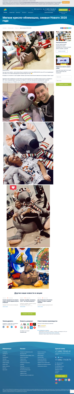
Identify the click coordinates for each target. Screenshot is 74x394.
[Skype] (69, 28)
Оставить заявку (61, 376)
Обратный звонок (60, 363)
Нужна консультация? (49, 12)
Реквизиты (57, 371)
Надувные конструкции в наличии (44, 364)
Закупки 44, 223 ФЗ (58, 369)
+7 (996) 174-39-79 (63, 359)
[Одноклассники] (64, 28)
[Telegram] (70, 28)
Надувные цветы (23, 371)
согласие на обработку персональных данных (30, 2)
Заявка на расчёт (63, 9)
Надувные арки (23, 359)
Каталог (24, 12)
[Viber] (66, 28)
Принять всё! (66, 2)
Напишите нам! (23, 332)
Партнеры (4, 359)
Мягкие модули (40, 355)
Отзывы (4, 355)
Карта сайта (5, 369)
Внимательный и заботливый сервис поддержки (49, 332)
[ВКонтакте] (61, 28)
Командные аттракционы (25, 362)
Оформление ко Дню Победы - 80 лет (27, 355)
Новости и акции (6, 360)
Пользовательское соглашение (21, 391)
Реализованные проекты (42, 366)
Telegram (61, 357)
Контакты (30, 12)
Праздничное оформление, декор (26, 351)
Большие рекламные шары (25, 369)
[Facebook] (62, 28)
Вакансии (4, 368)
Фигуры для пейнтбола (42, 359)
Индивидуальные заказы (25, 368)
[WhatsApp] (67, 28)
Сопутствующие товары (42, 360)
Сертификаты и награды (44, 330)
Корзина (56, 372)
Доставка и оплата (60, 366)
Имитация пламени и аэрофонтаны (27, 375)
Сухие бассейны (41, 357)
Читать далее (5, 306)
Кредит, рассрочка (6, 366)
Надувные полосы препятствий (43, 362)
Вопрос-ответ (5, 364)
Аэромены (22, 364)
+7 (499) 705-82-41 (50, 9)
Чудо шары (22, 366)
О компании (5, 351)
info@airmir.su (39, 9)
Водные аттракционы (42, 351)
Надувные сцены (23, 373)
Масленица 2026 (23, 353)
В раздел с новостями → (28, 313)
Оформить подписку (63, 84)
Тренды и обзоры (6, 362)
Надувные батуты (41, 353)
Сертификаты (5, 353)
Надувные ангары (23, 360)
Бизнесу (18, 12)
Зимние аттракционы (24, 357)
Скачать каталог (61, 51)
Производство (5, 357)
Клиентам (12, 12)
